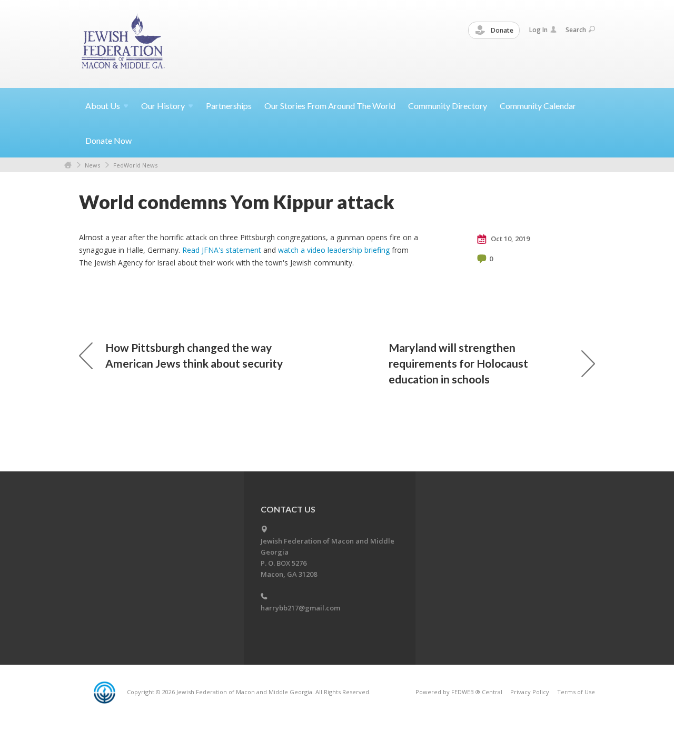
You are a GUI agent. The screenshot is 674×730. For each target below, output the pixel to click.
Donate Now (108, 140)
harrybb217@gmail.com (300, 608)
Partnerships (229, 106)
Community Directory (447, 106)
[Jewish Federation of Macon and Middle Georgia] (124, 43)
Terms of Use (576, 692)
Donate (501, 30)
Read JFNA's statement (221, 250)
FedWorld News (135, 165)
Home (68, 165)
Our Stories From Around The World (329, 106)
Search (576, 29)
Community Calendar (538, 106)
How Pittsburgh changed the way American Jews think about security (194, 355)
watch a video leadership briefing (334, 250)
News (92, 165)
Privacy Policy (529, 692)
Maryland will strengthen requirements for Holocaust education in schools (458, 363)
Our (163, 106)
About (102, 106)
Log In (538, 29)
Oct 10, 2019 (509, 238)
